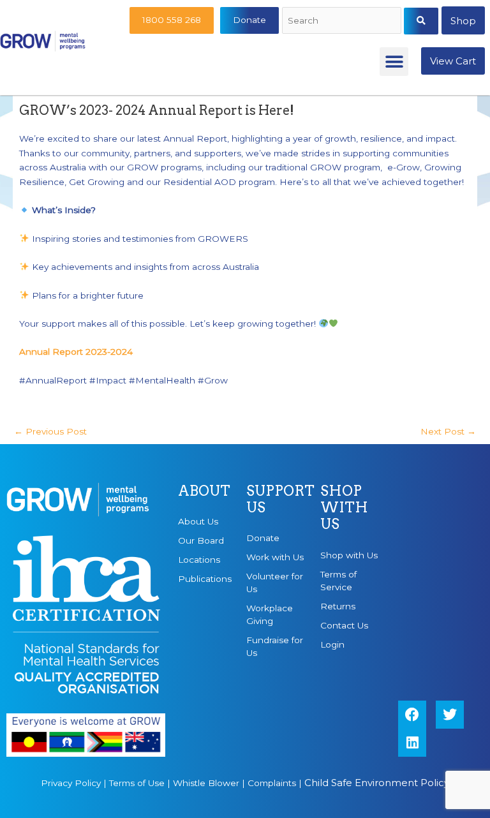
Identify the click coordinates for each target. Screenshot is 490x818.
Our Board (201, 540)
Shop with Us (349, 555)
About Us (198, 521)
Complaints (272, 783)
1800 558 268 (171, 20)
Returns (337, 606)
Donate (249, 20)
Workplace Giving (269, 614)
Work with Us (275, 557)
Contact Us (344, 625)
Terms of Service (338, 580)
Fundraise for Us (274, 646)
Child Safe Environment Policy (376, 783)
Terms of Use (137, 783)
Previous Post (50, 431)
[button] (394, 61)
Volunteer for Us (274, 582)
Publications (205, 579)
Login (332, 644)
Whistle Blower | (210, 783)
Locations (199, 559)
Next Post (448, 431)
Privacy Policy (71, 783)
